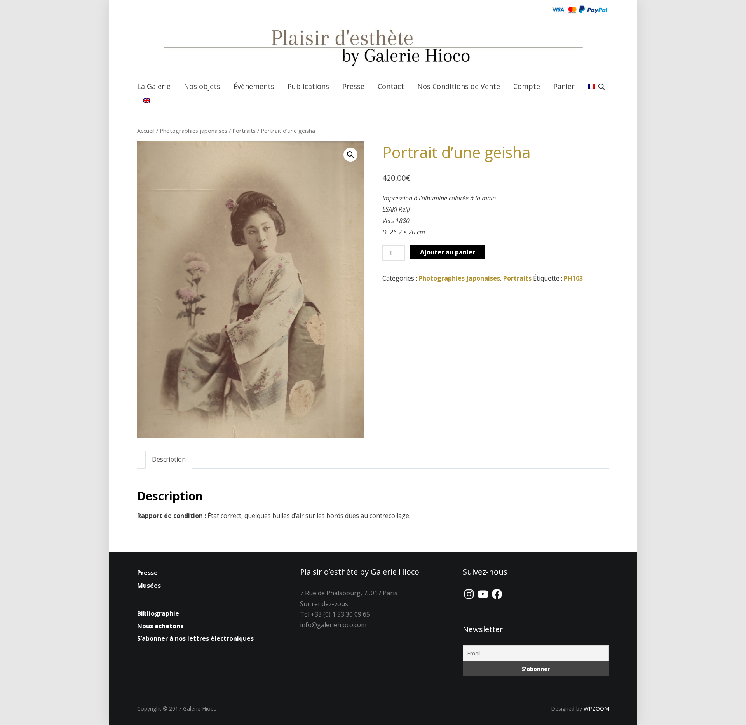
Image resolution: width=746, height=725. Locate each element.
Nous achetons (160, 626)
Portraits (244, 130)
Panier (564, 86)
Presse (353, 86)
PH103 (573, 278)
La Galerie (154, 86)
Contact (391, 86)
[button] (350, 155)
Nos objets (202, 86)
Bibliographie (158, 613)
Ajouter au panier (447, 252)
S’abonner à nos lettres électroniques (195, 638)
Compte (526, 86)
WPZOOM (596, 708)
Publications (308, 86)
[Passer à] (591, 86)
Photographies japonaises (193, 130)
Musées (149, 585)
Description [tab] (169, 459)
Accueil (146, 130)
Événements (254, 86)
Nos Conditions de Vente (458, 86)
